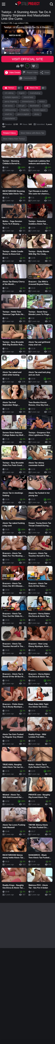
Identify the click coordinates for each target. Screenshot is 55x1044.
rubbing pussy (10, 110)
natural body (28, 97)
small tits (8, 114)
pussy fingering (11, 101)
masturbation (10, 118)
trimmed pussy (28, 101)
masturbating (35, 93)
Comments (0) (30, 78)
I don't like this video (22, 66)
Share (46, 72)
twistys (42, 101)
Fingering (24, 110)
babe (46, 106)
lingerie (22, 93)
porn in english (23, 114)
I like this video (18, 66)
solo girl (21, 106)
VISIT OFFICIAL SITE (27, 59)
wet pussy (9, 106)
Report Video (32, 72)
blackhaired (34, 106)
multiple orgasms (11, 97)
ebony (36, 114)
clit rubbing (9, 93)
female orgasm (39, 110)
